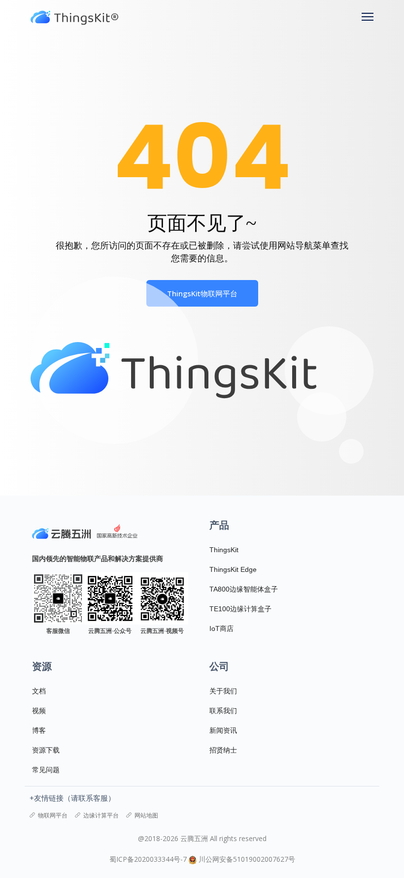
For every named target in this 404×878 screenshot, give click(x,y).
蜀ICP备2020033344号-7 (148, 859)
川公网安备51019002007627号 (247, 859)
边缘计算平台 (101, 815)
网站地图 (146, 815)
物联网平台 (52, 815)
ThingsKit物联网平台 (202, 293)
